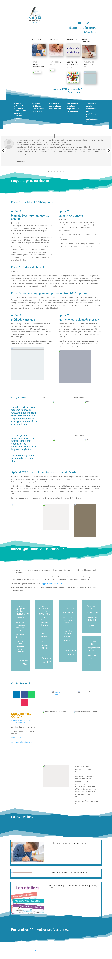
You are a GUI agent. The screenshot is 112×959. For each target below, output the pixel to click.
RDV (91, 626)
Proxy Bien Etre (40, 951)
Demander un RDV (23, 662)
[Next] (108, 150)
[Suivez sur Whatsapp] (31, 694)
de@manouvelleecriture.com (21, 742)
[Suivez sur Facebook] (24, 694)
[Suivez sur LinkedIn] (16, 694)
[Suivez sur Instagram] (24, 702)
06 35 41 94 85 (16, 738)
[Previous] (3, 150)
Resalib (14, 951)
